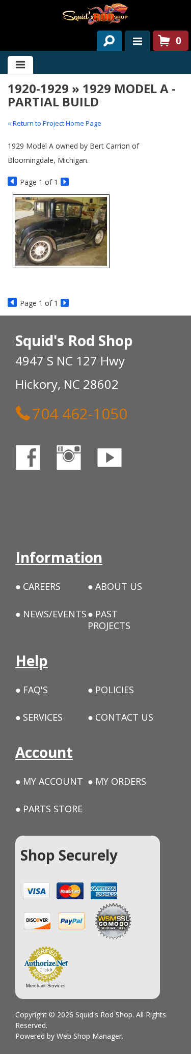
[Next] (65, 182)
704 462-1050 (79, 413)
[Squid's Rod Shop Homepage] (95, 14)
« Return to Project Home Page (54, 123)
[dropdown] (137, 41)
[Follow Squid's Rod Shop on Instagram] (78, 459)
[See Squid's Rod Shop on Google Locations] (27, 500)
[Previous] (12, 182)
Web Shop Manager (89, 1036)
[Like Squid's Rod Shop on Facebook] (37, 459)
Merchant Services (46, 985)
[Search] (106, 39)
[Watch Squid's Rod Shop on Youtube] (119, 459)
